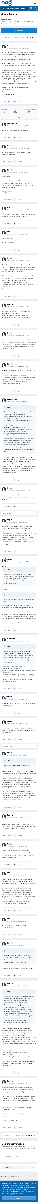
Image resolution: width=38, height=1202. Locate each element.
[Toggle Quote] (5, 407)
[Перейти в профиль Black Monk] (4, 125)
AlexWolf (11, 638)
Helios (8, 19)
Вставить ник (6, 101)
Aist (9, 207)
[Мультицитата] (14, 101)
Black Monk (12, 123)
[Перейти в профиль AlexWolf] (4, 640)
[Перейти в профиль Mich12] (4, 722)
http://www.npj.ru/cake (28, 214)
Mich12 (10, 721)
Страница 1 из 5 (19, 37)
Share (9, 1168)
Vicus (9, 145)
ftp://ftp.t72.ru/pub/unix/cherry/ (22, 63)
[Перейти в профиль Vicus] (4, 147)
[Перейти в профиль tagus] (4, 521)
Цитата (20, 101)
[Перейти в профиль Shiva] (4, 561)
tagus (9, 520)
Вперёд (30, 37)
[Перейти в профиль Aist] (4, 209)
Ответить (19, 30)
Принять (19, 1198)
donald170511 (12, 399)
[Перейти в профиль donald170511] (4, 400)
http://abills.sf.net (7, 238)
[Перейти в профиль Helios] (4, 47)
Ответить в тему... (12, 1156)
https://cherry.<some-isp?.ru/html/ (22, 968)
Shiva (9, 559)
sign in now (14, 1148)
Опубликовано (18, 48)
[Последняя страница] (35, 37)
